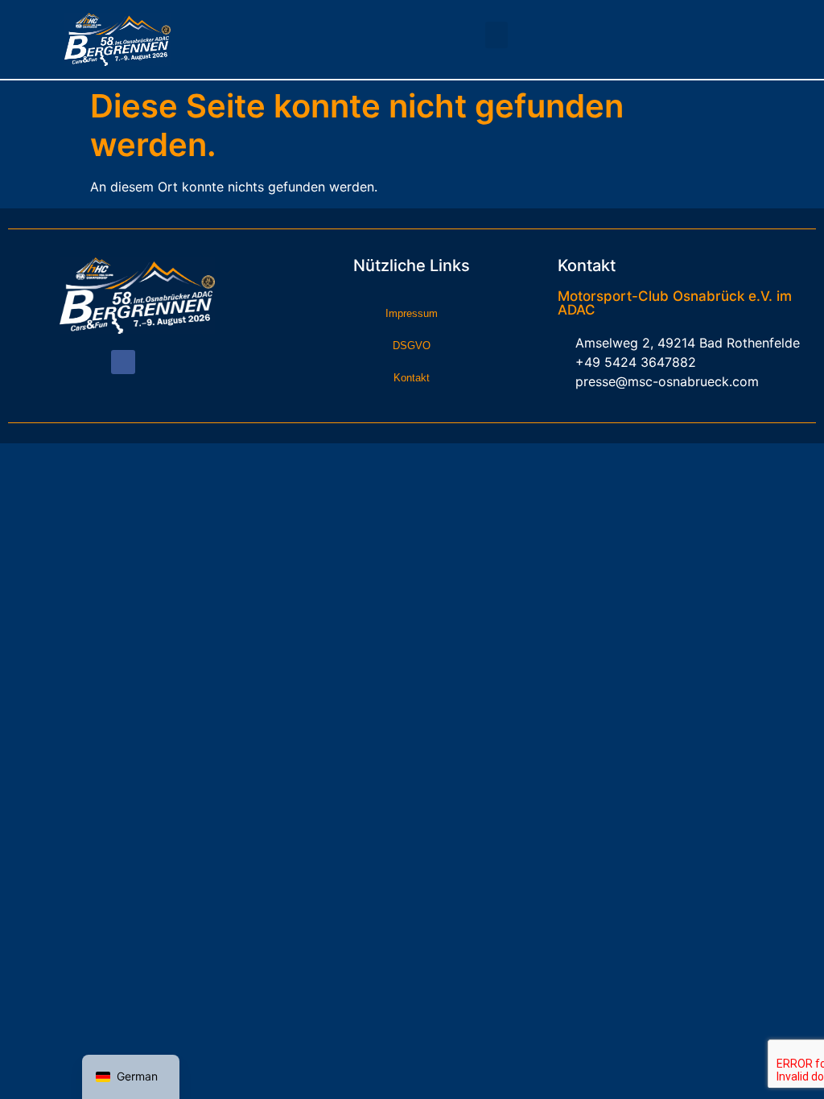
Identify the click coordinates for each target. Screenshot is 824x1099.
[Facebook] (123, 362)
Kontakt (411, 378)
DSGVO (412, 346)
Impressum (411, 313)
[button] (496, 35)
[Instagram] (151, 362)
